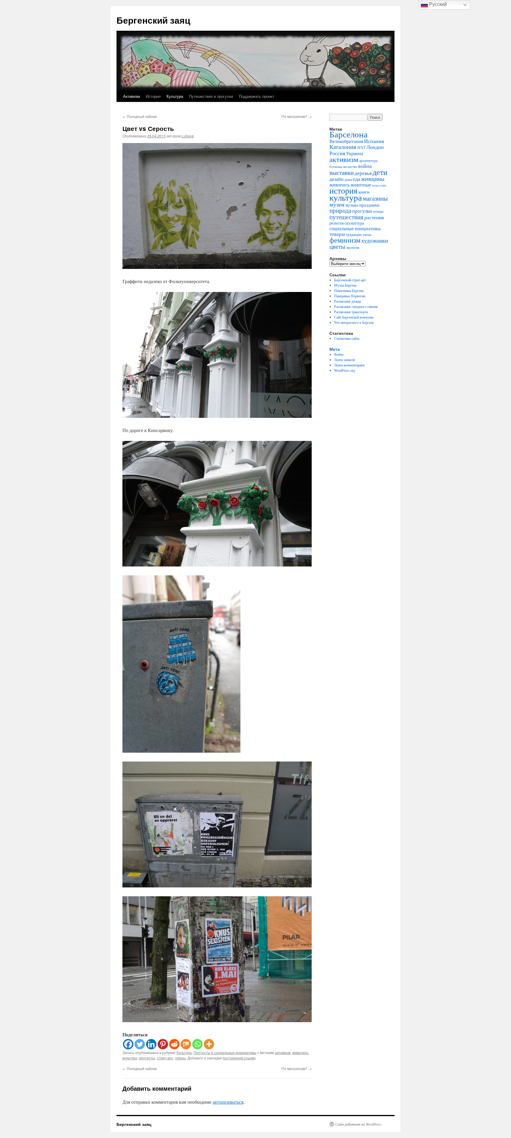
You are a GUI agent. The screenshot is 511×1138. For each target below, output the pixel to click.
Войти (338, 354)
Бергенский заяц (153, 20)
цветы (337, 246)
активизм (282, 1052)
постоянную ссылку (239, 1057)
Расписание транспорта (351, 311)
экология (352, 247)
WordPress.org (344, 370)
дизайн (336, 179)
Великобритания (346, 141)
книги (363, 192)
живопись (300, 1052)
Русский (437, 4)
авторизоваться (228, 1102)
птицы (378, 211)
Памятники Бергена (348, 290)
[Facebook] (128, 1044)
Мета (334, 349)
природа (340, 210)
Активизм (131, 96)
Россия (337, 153)
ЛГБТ (361, 147)
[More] (209, 1044)
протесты (147, 1057)
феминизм (344, 240)
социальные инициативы (355, 228)
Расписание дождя (347, 301)
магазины (375, 198)
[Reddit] (174, 1044)
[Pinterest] (163, 1044)
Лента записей (344, 359)
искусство (379, 185)
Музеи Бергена (345, 285)
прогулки (362, 210)
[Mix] (186, 1044)
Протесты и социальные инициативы (224, 1052)
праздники (369, 205)
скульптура (354, 223)
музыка (351, 205)
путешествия (346, 217)
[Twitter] (140, 1044)
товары (337, 233)
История (153, 96)
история (343, 190)
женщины (372, 178)
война (365, 165)
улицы (180, 1057)
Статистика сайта (346, 338)
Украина (354, 153)
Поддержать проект (256, 96)
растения (374, 217)
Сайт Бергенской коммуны (353, 317)
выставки (341, 172)
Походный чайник (139, 116)
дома (348, 179)
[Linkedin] (151, 1044)
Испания (374, 141)
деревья (363, 173)
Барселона (348, 134)
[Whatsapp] (197, 1044)
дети (380, 172)
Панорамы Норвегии (349, 295)
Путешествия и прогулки (211, 96)
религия (336, 223)
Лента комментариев (349, 365)
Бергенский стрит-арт (350, 279)
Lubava (188, 135)
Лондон (375, 146)
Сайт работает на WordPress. (358, 1124)
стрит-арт (165, 1057)
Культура (174, 96)
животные (360, 184)
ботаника (335, 167)
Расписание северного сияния (356, 306)
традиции (354, 234)
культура (129, 1057)
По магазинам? (297, 116)
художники (374, 240)
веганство (350, 166)
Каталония (342, 147)
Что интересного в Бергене (354, 322)
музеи (337, 204)
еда (356, 178)
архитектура (368, 160)
